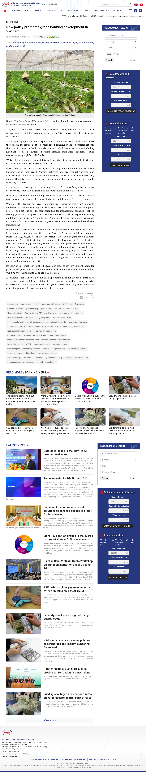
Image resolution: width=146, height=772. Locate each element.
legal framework (77, 304)
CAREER (88, 11)
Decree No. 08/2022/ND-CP (19, 344)
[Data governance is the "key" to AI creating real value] (23, 459)
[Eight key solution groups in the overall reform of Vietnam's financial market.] (23, 544)
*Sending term (121, 100)
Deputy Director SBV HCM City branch (41, 313)
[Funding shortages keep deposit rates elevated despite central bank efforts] (23, 703)
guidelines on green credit (44, 331)
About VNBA (14, 11)
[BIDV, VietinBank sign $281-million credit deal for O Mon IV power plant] (23, 677)
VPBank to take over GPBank (60, 16)
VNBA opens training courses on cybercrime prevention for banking (104, 16)
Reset (133, 60)
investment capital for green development (25, 358)
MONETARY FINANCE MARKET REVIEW (102, 759)
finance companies (15, 318)
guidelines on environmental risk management (26, 335)
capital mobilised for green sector (73, 358)
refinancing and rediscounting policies (23, 349)
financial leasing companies (38, 318)
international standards (56, 322)
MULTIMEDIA (117, 11)
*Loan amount (121, 136)
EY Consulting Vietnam (17, 326)
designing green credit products (21, 362)
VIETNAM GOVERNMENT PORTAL (73, 759)
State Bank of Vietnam (51, 304)
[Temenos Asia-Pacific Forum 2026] (23, 487)
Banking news (12, 22)
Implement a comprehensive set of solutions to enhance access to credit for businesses (68, 511)
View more (50, 720)
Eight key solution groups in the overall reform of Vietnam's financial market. (90, 399)
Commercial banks (15, 309)
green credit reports (57, 335)
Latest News (15, 445)
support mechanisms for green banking (51, 344)
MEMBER (37, 11)
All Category (12, 304)
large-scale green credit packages (22, 353)
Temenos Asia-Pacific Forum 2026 (65, 478)
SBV (37, 304)
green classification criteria (41, 326)
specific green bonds (46, 362)
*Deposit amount (121, 82)
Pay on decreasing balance (110, 130)
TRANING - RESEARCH (54, 11)
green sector (51, 358)
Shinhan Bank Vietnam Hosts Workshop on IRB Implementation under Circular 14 (68, 564)
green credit (46, 309)
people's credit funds (62, 318)
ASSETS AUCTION (101, 11)
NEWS (27, 11)
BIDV (65, 304)
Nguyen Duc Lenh (14, 313)
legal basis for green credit (19, 331)
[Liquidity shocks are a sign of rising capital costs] (23, 623)
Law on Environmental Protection (56, 340)
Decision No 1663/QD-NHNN (66, 309)
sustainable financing (78, 322)
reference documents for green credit (23, 340)
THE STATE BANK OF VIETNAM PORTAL (44, 759)
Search (109, 60)
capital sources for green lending (69, 326)
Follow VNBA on (40, 37)
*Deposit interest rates (121, 91)
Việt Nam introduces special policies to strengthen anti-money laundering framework (54, 431)
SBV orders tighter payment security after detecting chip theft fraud (20, 431)
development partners (77, 349)
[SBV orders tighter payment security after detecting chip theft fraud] (23, 597)
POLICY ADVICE (74, 11)
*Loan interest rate (121, 145)
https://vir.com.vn (87, 293)
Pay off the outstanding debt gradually (126, 130)
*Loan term (121, 155)
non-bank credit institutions (71, 313)
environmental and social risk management (25, 322)
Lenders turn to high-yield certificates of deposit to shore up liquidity (121, 431)
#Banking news (34, 372)
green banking (32, 309)
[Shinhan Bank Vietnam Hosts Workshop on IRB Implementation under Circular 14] (23, 569)
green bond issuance (48, 353)
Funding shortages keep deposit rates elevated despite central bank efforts (89, 431)
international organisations (54, 349)
